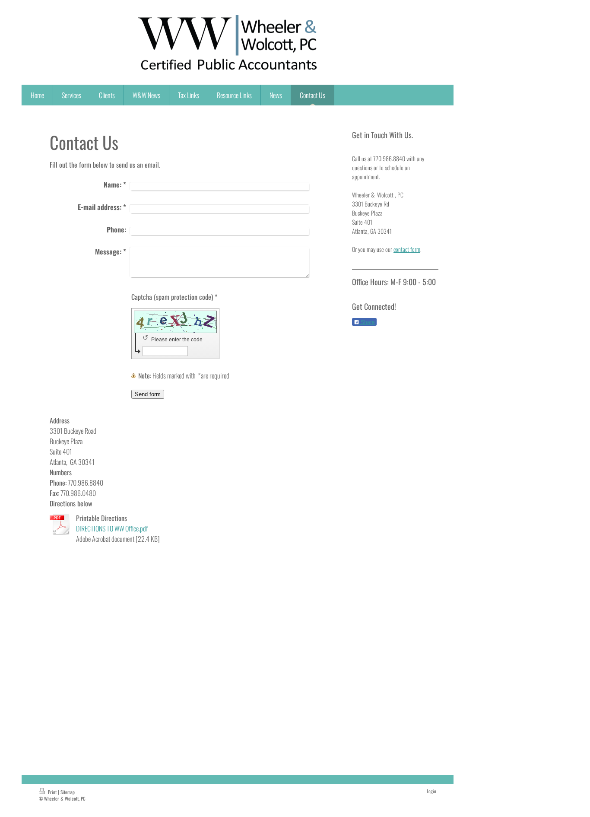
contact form (406, 249)
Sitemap (67, 791)
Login (431, 791)
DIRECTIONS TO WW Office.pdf (112, 528)
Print (52, 791)
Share (367, 322)
